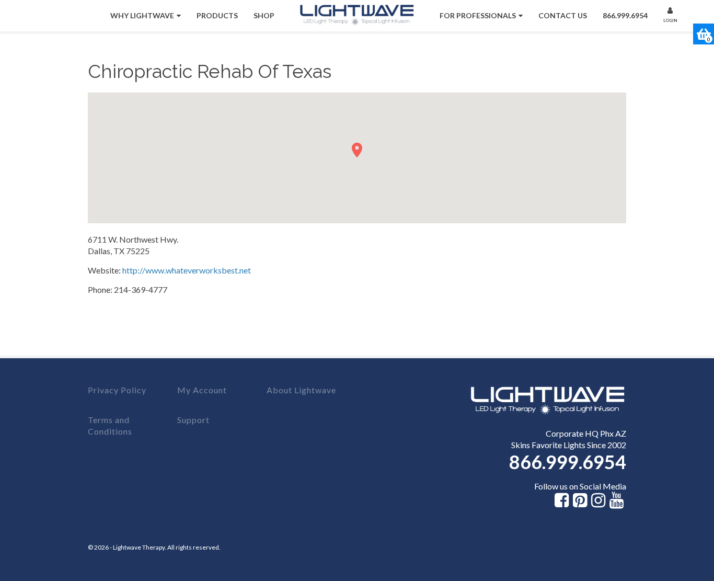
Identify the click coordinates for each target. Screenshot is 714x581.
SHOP (264, 15)
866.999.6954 (625, 15)
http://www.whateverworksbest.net (186, 270)
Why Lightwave (142, 15)
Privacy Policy (117, 390)
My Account (202, 390)
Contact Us (562, 15)
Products (217, 15)
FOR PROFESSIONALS (478, 15)
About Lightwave (301, 390)
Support (193, 420)
